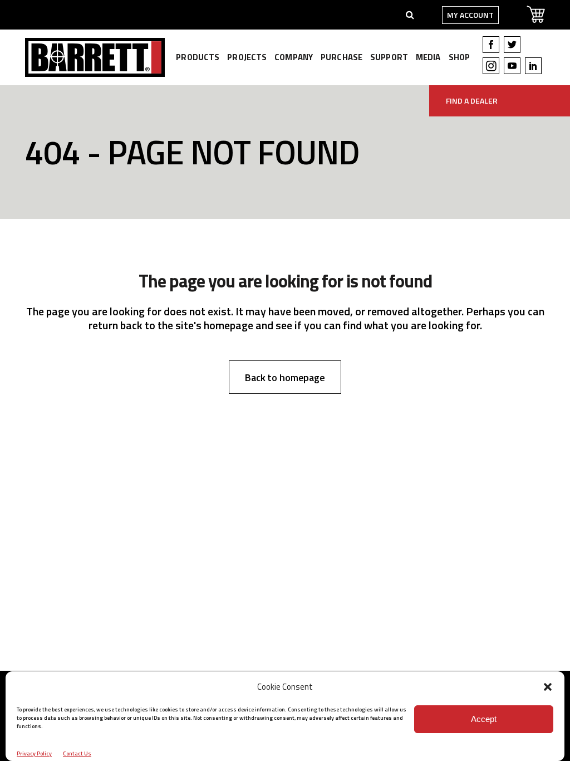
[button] (547, 686)
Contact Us (77, 753)
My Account (470, 15)
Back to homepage (285, 377)
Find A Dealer (472, 100)
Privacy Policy (34, 753)
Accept (484, 719)
